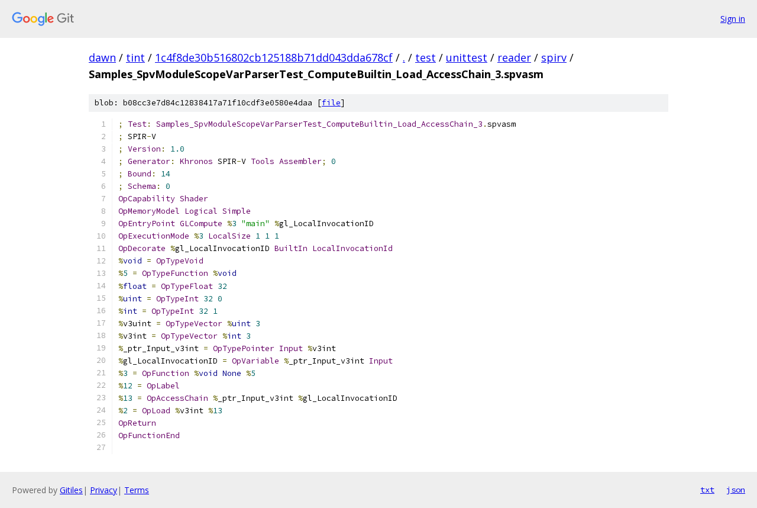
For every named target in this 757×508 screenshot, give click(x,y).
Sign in (732, 18)
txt (707, 489)
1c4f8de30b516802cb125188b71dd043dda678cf (274, 57)
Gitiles (71, 490)
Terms (136, 490)
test (425, 57)
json (735, 489)
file (331, 103)
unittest (466, 57)
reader (514, 57)
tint (135, 57)
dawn (102, 57)
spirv (554, 57)
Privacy (103, 490)
